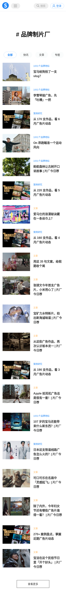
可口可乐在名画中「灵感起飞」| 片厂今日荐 (47, 482)
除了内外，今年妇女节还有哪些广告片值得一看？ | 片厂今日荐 (47, 510)
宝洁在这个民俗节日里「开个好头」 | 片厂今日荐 (47, 562)
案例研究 (37, 113)
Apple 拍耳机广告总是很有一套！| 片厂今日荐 (47, 398)
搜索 (42, 5)
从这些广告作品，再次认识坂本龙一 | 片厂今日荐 (47, 346)
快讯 (25, 54)
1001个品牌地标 (41, 66)
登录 (58, 5)
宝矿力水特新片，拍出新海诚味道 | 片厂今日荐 (47, 318)
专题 (57, 54)
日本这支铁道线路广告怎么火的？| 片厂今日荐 (47, 454)
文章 (41, 54)
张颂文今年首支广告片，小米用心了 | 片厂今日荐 (47, 290)
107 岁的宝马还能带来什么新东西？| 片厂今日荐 (47, 426)
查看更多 (33, 584)
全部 (10, 54)
